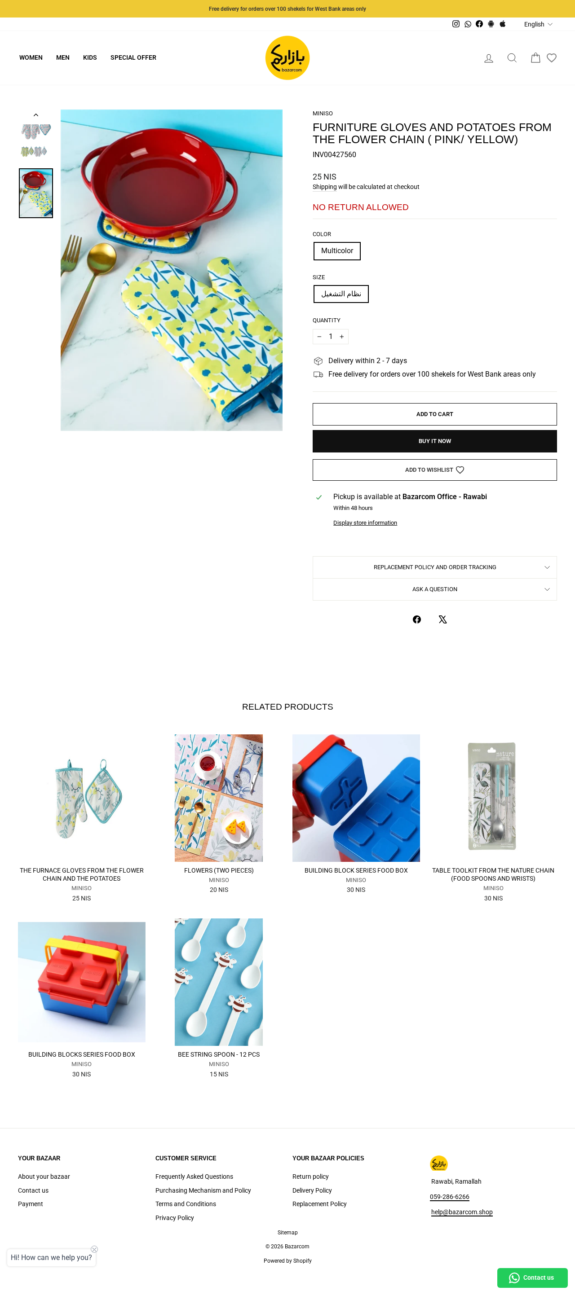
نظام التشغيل (341, 294)
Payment (30, 1203)
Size (319, 277)
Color (322, 234)
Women (31, 57)
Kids (90, 57)
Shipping (325, 186)
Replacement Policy (319, 1203)
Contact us (33, 1190)
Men (63, 57)
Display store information (365, 522)
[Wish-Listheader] (551, 58)
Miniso (323, 113)
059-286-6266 (449, 1196)
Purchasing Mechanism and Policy (203, 1190)
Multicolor (337, 250)
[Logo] (287, 57)
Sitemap (288, 1232)
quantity (327, 320)
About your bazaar (44, 1176)
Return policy (310, 1176)
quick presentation (81, 851)
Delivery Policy (312, 1190)
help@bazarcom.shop (462, 1212)
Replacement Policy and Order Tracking (435, 567)
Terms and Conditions (185, 1203)
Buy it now (435, 441)
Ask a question (434, 589)
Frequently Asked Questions (194, 1176)
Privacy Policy (174, 1217)
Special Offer (133, 57)
